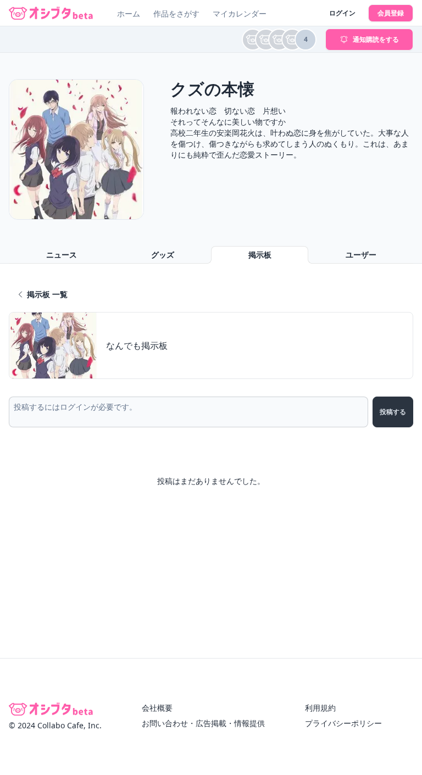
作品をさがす (176, 13)
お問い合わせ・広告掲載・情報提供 (203, 723)
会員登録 (390, 13)
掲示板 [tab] (259, 254)
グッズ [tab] (162, 254)
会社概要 (157, 707)
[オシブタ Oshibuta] (51, 13)
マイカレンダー (239, 13)
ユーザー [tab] (361, 254)
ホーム (128, 13)
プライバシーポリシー (343, 723)
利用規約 (320, 707)
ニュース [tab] (61, 254)
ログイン (342, 13)
